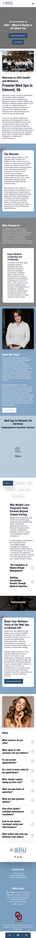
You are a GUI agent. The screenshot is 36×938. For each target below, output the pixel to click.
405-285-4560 (16, 666)
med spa (9, 118)
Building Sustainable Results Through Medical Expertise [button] (18, 582)
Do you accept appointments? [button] (9, 761)
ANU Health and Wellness (15, 655)
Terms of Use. (22, 927)
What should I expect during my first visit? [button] (12, 781)
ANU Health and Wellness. (15, 925)
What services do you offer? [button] (12, 742)
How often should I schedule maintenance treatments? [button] (13, 811)
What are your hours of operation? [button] (13, 790)
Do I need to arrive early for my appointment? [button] (15, 771)
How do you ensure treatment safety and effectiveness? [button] (12, 824)
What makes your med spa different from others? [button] (15, 835)
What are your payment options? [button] (13, 800)
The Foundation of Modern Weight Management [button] (18, 568)
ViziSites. (15, 927)
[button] (33, 4)
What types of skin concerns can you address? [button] (15, 751)
